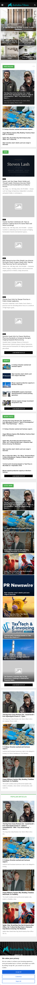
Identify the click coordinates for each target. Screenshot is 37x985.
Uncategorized (7, 757)
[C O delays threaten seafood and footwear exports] (18, 117)
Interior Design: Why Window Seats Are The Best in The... (9, 42)
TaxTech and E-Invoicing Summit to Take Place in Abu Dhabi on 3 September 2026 (17, 464)
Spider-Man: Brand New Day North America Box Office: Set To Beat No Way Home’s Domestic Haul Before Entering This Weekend (17, 442)
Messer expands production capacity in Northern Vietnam (23, 383)
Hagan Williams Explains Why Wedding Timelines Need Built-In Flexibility (18, 133)
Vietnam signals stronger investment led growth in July (23, 401)
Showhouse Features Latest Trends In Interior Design (27, 43)
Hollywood (6, 693)
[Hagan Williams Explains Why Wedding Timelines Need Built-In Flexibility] (18, 542)
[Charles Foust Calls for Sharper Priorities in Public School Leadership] (18, 284)
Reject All (18, 981)
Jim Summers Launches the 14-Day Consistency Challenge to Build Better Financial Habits (16, 678)
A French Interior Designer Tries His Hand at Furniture (27, 57)
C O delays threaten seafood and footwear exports (17, 129)
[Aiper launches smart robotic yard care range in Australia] (7, 376)
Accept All (18, 972)
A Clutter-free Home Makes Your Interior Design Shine (10, 57)
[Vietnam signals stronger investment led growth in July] (7, 403)
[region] (18, 970)
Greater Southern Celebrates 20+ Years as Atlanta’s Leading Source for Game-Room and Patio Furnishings (17, 223)
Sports (6, 361)
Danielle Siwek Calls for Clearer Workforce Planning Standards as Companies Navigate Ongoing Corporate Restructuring (17, 338)
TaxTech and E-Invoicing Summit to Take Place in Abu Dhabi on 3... (17, 636)
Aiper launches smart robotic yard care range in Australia (17, 143)
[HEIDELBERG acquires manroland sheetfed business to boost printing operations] (7, 394)
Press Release (8, 67)
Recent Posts (8, 416)
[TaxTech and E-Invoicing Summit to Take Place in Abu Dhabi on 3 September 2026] (18, 628)
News (5, 152)
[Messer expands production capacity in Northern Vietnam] (7, 385)
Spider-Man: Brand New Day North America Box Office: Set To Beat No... (17, 138)
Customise (18, 976)
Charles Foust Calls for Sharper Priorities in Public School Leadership (16, 300)
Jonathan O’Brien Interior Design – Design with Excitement (18, 28)
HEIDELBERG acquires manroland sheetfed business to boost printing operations (22, 393)
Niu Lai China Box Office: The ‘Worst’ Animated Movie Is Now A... (16, 615)
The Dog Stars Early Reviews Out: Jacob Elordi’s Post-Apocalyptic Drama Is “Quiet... (18, 715)
